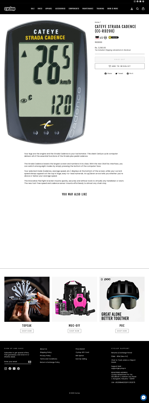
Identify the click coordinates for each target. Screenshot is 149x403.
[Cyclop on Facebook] (10, 368)
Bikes (40, 9)
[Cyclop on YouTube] (14, 368)
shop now (122, 331)
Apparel (48, 9)
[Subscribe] (29, 361)
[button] (143, 397)
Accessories (60, 9)
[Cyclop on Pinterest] (18, 368)
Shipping (108, 50)
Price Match (80, 349)
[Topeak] (27, 299)
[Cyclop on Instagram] (5, 368)
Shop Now (74, 331)
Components (74, 9)
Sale (32, 9)
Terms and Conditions (48, 359)
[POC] (122, 299)
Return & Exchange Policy (50, 362)
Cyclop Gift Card (82, 352)
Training (100, 9)
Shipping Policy (46, 352)
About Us (43, 349)
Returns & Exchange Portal (121, 353)
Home (97, 22)
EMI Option (80, 356)
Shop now (27, 331)
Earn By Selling (81, 359)
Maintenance (87, 9)
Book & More (112, 9)
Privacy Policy (45, 356)
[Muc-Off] (74, 299)
